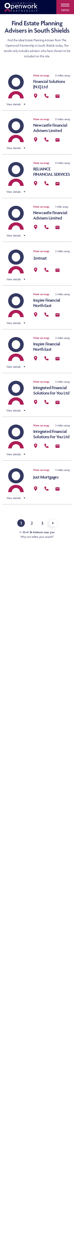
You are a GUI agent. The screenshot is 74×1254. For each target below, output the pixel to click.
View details (13, 104)
